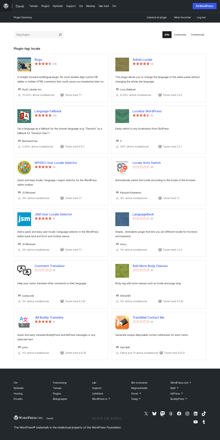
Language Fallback (48, 111)
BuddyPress (178, 398)
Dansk (50, 418)
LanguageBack (143, 214)
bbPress (176, 393)
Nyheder (19, 388)
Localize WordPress (147, 111)
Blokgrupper (60, 398)
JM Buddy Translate (49, 317)
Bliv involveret (139, 382)
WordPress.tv (101, 398)
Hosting (18, 393)
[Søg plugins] (60, 34)
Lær (94, 382)
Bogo (38, 59)
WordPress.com (180, 382)
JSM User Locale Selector (53, 214)
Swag (136, 398)
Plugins (57, 393)
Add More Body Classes (150, 266)
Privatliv (18, 398)
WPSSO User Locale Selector (56, 163)
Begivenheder (139, 388)
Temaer (57, 388)
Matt (174, 388)
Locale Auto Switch (147, 163)
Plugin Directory (23, 17)
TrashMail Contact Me (148, 317)
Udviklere (97, 393)
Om (16, 382)
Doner (136, 393)
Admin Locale (142, 59)
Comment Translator (50, 266)
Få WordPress (204, 5)
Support (96, 388)
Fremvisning (60, 382)
